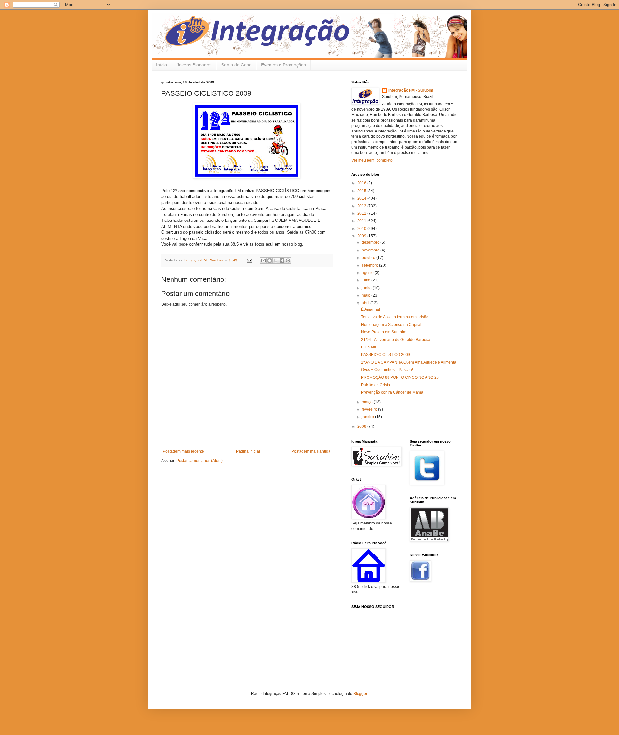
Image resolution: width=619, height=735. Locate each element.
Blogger (360, 693)
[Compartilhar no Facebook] (282, 260)
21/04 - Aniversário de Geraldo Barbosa (395, 340)
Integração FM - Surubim (410, 90)
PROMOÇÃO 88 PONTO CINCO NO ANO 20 (400, 377)
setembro (370, 265)
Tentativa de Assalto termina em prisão (394, 317)
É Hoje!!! (368, 347)
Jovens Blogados (194, 64)
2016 (362, 183)
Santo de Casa (236, 64)
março (368, 402)
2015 (362, 191)
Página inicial (248, 451)
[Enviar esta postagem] (249, 260)
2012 (362, 213)
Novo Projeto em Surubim (383, 332)
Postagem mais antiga (310, 451)
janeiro (368, 417)
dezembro (371, 242)
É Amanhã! (370, 309)
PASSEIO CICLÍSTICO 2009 (385, 354)
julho (366, 280)
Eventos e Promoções (283, 64)
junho (367, 288)
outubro (369, 257)
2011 (362, 221)
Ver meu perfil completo (372, 160)
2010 (362, 228)
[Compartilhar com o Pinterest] (288, 260)
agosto (368, 272)
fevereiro (370, 409)
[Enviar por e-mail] (263, 260)
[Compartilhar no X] (275, 260)
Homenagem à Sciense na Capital (391, 324)
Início (161, 64)
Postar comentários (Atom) (199, 460)
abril (366, 303)
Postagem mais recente (183, 451)
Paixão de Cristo (375, 385)
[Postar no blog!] (269, 260)
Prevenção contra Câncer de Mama (392, 392)
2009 (362, 236)
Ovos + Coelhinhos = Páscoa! (387, 370)
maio (366, 295)
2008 (362, 426)
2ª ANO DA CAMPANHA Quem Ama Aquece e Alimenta (408, 362)
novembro (371, 250)
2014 (362, 198)
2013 (362, 206)
